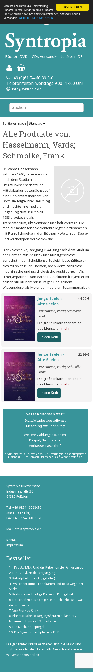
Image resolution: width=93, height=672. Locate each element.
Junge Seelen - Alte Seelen (50, 301)
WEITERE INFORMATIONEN (36, 18)
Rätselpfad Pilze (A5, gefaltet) (33, 578)
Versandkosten (25, 649)
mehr (65, 328)
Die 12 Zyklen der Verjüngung (33, 573)
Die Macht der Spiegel (28, 627)
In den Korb (49, 337)
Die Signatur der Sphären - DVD (37, 632)
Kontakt (12, 540)
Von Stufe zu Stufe (25, 610)
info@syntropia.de (26, 89)
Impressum (14, 545)
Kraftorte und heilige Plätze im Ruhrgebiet (42, 594)
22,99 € (83, 354)
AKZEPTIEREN (72, 7)
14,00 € (83, 298)
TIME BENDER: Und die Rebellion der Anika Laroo (47, 567)
